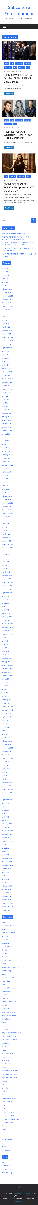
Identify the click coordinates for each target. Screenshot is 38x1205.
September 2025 (7, 306)
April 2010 (5, 893)
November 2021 (7, 465)
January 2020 (6, 541)
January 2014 (6, 786)
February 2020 (7, 537)
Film (12, 63)
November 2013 (7, 793)
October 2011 (6, 869)
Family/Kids (6, 981)
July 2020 (5, 520)
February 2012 (7, 858)
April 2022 (5, 448)
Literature (5, 1043)
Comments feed (7, 1169)
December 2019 (7, 544)
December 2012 (7, 831)
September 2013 (7, 800)
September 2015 (7, 717)
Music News (6, 1060)
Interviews (5, 1026)
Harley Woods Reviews (10, 1015)
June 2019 (5, 562)
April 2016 (5, 693)
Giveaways (5, 1009)
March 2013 (6, 820)
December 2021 (7, 462)
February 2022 (7, 455)
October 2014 (6, 755)
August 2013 (6, 803)
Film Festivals (6, 991)
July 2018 (5, 600)
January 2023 (6, 417)
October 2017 (6, 631)
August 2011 (6, 872)
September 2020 (7, 513)
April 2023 (5, 406)
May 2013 (5, 813)
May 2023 (5, 403)
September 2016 (7, 675)
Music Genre (6, 1057)
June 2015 (5, 727)
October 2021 (6, 468)
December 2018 (7, 582)
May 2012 (5, 851)
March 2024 (6, 368)
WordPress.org (7, 1173)
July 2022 (5, 437)
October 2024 (6, 344)
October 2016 (6, 672)
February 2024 (7, 372)
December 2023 (7, 379)
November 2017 (7, 627)
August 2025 (6, 310)
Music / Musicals (8, 1053)
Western (5, 1147)
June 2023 (5, 399)
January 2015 (6, 744)
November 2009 (7, 896)
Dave (19, 71)
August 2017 (6, 638)
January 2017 (6, 662)
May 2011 (5, 876)
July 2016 (5, 682)
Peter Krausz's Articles (9, 1074)
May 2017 (5, 648)
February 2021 (7, 496)
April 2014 (5, 776)
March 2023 (6, 410)
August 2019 (6, 555)
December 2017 (7, 624)
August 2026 (6, 268)
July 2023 (5, 396)
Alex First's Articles (8, 933)
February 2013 (7, 824)
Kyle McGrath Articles (9, 1036)
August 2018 (6, 596)
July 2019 (5, 558)
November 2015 (7, 710)
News (15, 67)
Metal (4, 1047)
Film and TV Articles (9, 988)
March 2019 (6, 572)
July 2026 (5, 272)
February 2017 (7, 658)
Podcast (4, 1081)
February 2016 (7, 700)
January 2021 (6, 500)
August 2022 (6, 434)
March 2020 (6, 534)
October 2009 (6, 900)
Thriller (21, 67)
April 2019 (5, 569)
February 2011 (7, 886)
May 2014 (5, 772)
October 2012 (6, 838)
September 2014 (7, 758)
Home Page (8, 67)
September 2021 (7, 472)
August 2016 (6, 679)
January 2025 (6, 334)
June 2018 (5, 603)
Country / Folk (6, 960)
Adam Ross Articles (8, 926)
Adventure (5, 929)
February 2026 (7, 289)
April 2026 (5, 282)
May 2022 (5, 444)
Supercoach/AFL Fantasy (10, 1119)
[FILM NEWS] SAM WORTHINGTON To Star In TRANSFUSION (18, 135)
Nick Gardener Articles (10, 1071)
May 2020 (5, 527)
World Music (6, 1150)
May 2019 (5, 565)
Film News (28, 63)
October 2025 (6, 303)
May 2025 (5, 320)
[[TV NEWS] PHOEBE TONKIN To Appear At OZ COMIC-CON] (19, 163)
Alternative (5, 936)
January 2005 (6, 910)
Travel (4, 1133)
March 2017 (6, 655)
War (28, 67)
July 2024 (5, 355)
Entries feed (6, 1166)
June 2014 (5, 769)
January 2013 (6, 827)
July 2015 (5, 724)
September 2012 (7, 841)
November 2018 (7, 586)
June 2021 (5, 482)
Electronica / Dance (8, 978)
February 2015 (7, 741)
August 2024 (6, 351)
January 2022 (6, 458)
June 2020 (5, 524)
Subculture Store (8, 1116)
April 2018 (5, 610)
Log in (4, 1162)
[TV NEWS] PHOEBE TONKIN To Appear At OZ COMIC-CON (19, 187)
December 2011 (7, 862)
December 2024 (7, 337)
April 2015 (5, 734)
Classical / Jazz (7, 946)
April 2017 (5, 651)
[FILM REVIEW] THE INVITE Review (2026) (16, 234)
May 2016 (5, 689)
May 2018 (5, 606)
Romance (5, 1095)
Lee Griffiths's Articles (9, 1040)
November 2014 (7, 751)
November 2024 (7, 341)
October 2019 (6, 551)
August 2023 (6, 393)
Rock (3, 1091)
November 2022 (7, 424)
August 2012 (6, 845)
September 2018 (7, 593)
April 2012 (5, 855)
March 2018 (6, 613)
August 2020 (6, 517)
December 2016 (7, 665)
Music (4, 1050)
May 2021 (5, 486)
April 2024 (5, 365)
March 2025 (6, 327)
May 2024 (5, 361)
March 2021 (6, 493)
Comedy (4, 950)
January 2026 (6, 292)
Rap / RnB (5, 1088)
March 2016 (6, 696)
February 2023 (7, 413)
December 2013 (7, 789)
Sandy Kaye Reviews (9, 1098)
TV (2, 1136)
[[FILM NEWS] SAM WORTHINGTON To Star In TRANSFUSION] (19, 108)
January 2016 (6, 703)
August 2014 (6, 762)
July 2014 (5, 765)
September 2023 (7, 389)
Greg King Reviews (8, 1012)
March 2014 (6, 779)
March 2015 (6, 738)
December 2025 (7, 296)
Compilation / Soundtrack (11, 957)
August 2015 (6, 720)
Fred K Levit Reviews (9, 1002)
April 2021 (5, 489)
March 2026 (6, 286)
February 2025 (7, 330)
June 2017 (5, 644)
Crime (4, 964)
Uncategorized (7, 1140)
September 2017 (7, 634)
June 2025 (5, 317)
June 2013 (5, 810)
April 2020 (5, 531)
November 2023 (7, 382)
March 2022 (6, 451)
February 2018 (7, 617)
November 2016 (7, 669)
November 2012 (7, 834)
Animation (5, 940)
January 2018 (6, 620)
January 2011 (6, 889)
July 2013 (5, 807)
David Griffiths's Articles (10, 967)
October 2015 (6, 713)
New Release (6, 1064)
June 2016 (5, 686)
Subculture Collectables (10, 1112)
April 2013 (5, 817)
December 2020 (7, 503)
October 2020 (6, 510)
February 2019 (7, 575)
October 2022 (6, 427)
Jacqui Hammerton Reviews (11, 1033)
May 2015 (5, 731)
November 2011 (7, 865)
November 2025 (7, 299)
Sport (3, 1105)
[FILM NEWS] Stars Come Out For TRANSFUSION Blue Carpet (18, 78)
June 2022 (5, 441)
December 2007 (7, 907)
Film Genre (19, 63)
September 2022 (7, 430)
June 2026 (5, 275)
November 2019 (7, 548)
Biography (5, 943)
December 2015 (7, 707)
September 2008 (7, 903)
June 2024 (5, 358)
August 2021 (6, 475)
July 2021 (5, 479)
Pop (3, 1084)
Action (4, 922)
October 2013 (6, 796)
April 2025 (5, 324)
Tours (4, 1129)
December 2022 (7, 420)
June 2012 (5, 848)
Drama (6, 63)
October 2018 (6, 589)
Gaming (4, 1005)
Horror (4, 1022)
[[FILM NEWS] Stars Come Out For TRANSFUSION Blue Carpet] (19, 50)
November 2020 (7, 506)
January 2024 (6, 375)
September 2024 (7, 348)
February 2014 (7, 782)
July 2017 (5, 641)
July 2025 (5, 313)
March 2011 (6, 882)
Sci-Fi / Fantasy (7, 1102)
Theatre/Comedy (7, 1122)
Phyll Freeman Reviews (10, 1078)
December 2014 (7, 748)
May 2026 (5, 279)
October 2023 (6, 386)
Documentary (6, 971)
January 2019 (6, 579)
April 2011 (5, 879)
